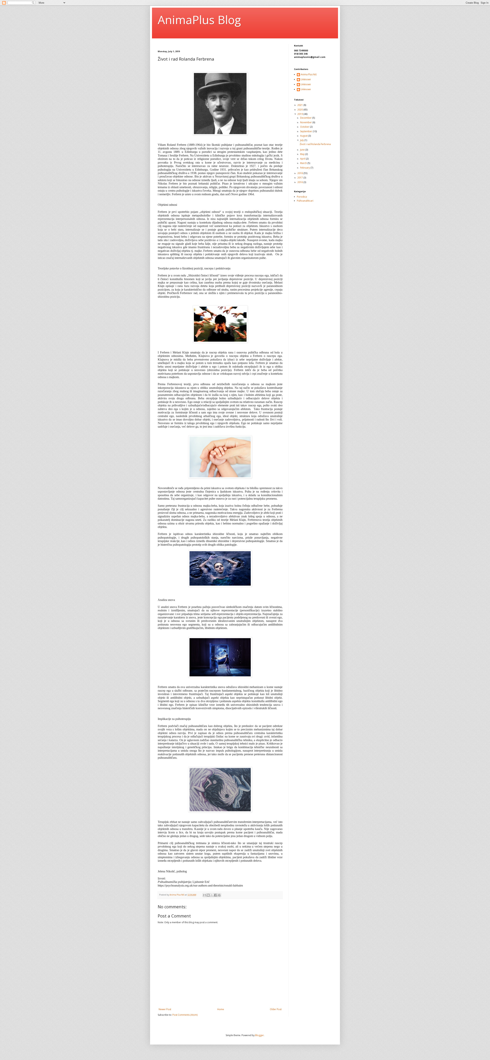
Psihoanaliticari (305, 200)
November (306, 122)
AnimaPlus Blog (199, 20)
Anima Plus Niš (309, 74)
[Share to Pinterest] (219, 895)
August (304, 135)
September (306, 131)
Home (220, 1009)
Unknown (306, 79)
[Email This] (205, 895)
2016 (300, 182)
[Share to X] (212, 895)
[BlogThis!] (208, 895)
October (305, 126)
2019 (300, 114)
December (306, 117)
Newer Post (165, 1009)
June (302, 149)
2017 (300, 177)
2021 (300, 105)
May (302, 154)
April (303, 158)
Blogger (259, 1035)
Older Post (276, 1009)
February (305, 167)
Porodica (302, 196)
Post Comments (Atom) (185, 1014)
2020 (300, 109)
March (303, 163)
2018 (300, 173)
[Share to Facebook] (215, 895)
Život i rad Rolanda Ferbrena (315, 144)
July (302, 140)
